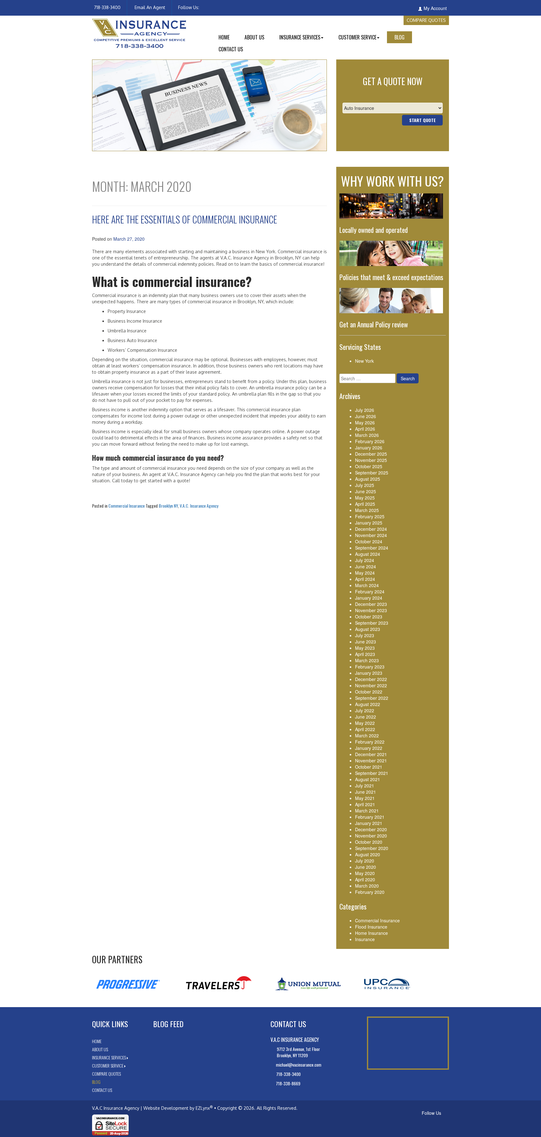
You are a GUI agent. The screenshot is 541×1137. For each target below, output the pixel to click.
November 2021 (371, 760)
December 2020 (371, 829)
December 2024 (371, 529)
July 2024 (364, 560)
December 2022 (371, 679)
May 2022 (365, 723)
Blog (399, 37)
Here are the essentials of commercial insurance (184, 219)
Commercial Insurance (126, 505)
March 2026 (367, 435)
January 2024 (368, 598)
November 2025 (371, 460)
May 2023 (365, 648)
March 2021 (367, 810)
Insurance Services (299, 37)
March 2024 (367, 585)
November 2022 (371, 685)
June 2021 (365, 792)
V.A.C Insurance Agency (115, 1108)
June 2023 (365, 641)
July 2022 (364, 710)
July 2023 (364, 635)
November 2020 (371, 835)
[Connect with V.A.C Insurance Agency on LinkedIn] (203, 7)
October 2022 (368, 692)
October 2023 (368, 616)
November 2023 (371, 610)
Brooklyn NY (168, 505)
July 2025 (364, 485)
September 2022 (371, 698)
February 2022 (369, 742)
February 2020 (369, 892)
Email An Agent (149, 7)
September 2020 (371, 848)
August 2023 (367, 629)
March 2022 (367, 735)
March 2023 (367, 660)
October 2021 (368, 767)
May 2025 (365, 497)
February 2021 (369, 817)
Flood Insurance (371, 927)
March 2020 (367, 886)
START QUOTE (422, 120)
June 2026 (365, 416)
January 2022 (368, 748)
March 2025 (367, 510)
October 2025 (368, 466)
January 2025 (368, 523)
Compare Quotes (426, 20)
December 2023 (371, 604)
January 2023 (368, 673)
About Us (254, 37)
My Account (435, 8)
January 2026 (368, 447)
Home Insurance (371, 933)
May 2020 (365, 873)
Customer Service (357, 37)
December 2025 (371, 454)
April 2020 (365, 879)
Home (224, 37)
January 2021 (368, 823)
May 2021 (365, 798)
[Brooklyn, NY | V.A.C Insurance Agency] (139, 32)
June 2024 (365, 566)
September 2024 (371, 548)
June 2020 (365, 867)
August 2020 (367, 854)
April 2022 (365, 729)
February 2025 (369, 516)
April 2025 (365, 504)
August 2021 (367, 779)
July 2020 (364, 861)
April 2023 (365, 654)
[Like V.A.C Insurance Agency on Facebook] (200, 7)
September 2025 (371, 472)
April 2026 (365, 429)
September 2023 (371, 623)
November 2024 (371, 535)
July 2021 (364, 785)
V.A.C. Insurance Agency (199, 505)
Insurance (365, 939)
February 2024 (369, 591)
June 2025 (365, 491)
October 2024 (368, 541)
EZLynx (203, 1108)
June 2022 (365, 717)
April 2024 (365, 579)
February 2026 (369, 441)
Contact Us (231, 49)
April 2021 (365, 804)
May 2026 (365, 422)
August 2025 (367, 479)
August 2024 (367, 554)
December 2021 (371, 754)
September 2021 (371, 773)
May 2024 (365, 573)
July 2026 (364, 410)
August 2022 (367, 704)
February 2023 (369, 666)
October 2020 (368, 842)
